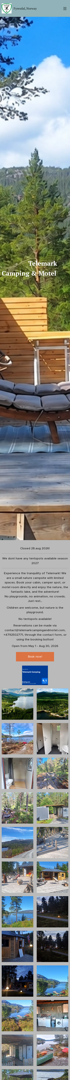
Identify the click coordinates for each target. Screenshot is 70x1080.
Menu (65, 8)
